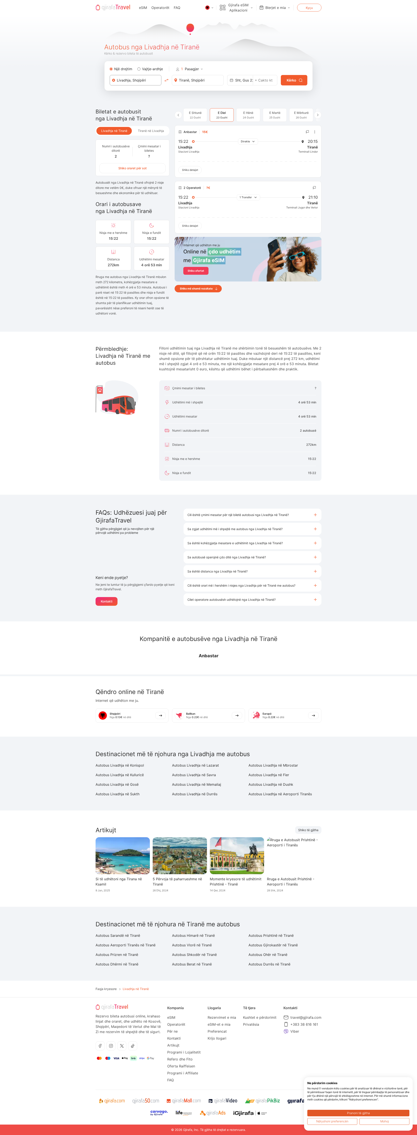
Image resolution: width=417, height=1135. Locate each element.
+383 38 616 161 (304, 1024)
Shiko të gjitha (308, 830)
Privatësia (251, 1024)
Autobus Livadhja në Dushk (270, 784)
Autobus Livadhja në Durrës (194, 794)
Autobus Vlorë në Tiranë (192, 945)
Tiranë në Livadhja (151, 131)
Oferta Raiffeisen (181, 1066)
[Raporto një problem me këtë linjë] (307, 132)
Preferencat (217, 1031)
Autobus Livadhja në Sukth (117, 794)
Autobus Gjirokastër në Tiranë (273, 945)
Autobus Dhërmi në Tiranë (117, 964)
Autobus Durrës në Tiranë (269, 964)
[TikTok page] (132, 1046)
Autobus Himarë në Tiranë (193, 935)
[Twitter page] (121, 1046)
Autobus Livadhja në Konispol (120, 765)
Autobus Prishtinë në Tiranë (271, 935)
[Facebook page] (100, 1046)
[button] (252, 515)
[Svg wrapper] (111, 1101)
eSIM (143, 7)
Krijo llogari (217, 1038)
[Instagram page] (111, 1046)
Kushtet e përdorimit (259, 1017)
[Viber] (286, 1031)
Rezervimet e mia (222, 1017)
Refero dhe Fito (180, 1059)
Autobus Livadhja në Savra (194, 775)
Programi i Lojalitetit (184, 1052)
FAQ (177, 7)
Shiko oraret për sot (132, 168)
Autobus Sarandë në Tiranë (118, 935)
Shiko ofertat (196, 270)
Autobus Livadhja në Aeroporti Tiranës (280, 794)
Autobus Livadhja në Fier (268, 775)
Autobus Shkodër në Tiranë (194, 954)
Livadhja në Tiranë (114, 131)
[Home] (113, 8)
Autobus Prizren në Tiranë (117, 954)
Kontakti (106, 601)
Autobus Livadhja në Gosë (117, 784)
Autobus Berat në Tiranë (192, 964)
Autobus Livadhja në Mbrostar (273, 765)
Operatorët (160, 7)
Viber (294, 1031)
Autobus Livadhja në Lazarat (195, 765)
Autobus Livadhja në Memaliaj (196, 784)
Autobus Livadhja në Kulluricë (120, 775)
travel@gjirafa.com (305, 1017)
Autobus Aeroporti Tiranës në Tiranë (126, 945)
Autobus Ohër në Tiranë (267, 954)
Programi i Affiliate (182, 1073)
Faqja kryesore (106, 989)
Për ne (172, 1031)
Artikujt (173, 1045)
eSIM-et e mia (219, 1024)
